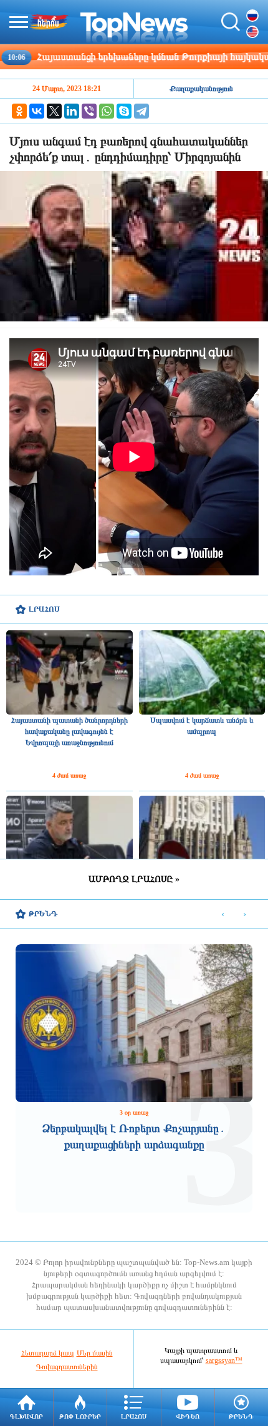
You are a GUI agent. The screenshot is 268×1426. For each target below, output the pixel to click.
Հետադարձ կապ (47, 1353)
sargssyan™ (224, 1360)
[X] (54, 111)
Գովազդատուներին (67, 1366)
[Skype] (124, 111)
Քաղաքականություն (201, 88)
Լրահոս (133, 1416)
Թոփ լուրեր (80, 1416)
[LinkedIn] (71, 111)
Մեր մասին (95, 1353)
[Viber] (89, 111)
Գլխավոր (26, 1416)
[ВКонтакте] (36, 111)
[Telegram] (141, 111)
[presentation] (223, 914)
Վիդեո (187, 1416)
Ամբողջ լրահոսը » (134, 879)
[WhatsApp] (106, 111)
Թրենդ (241, 1416)
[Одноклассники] (19, 111)
